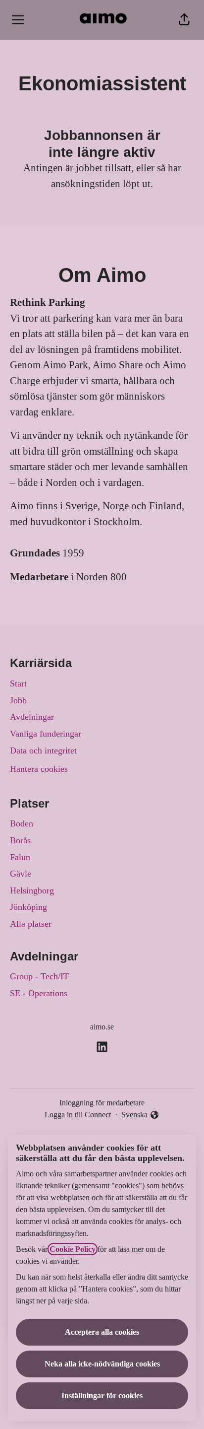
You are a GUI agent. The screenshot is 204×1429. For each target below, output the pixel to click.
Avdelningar (32, 717)
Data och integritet (43, 750)
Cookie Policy (73, 1249)
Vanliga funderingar (45, 734)
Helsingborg (32, 890)
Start (18, 683)
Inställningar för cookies (102, 1395)
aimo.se (102, 1026)
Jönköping (28, 907)
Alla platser (30, 924)
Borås (20, 840)
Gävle (20, 874)
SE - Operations (38, 993)
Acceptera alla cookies (102, 1332)
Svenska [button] (136, 1115)
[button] (184, 20)
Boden (21, 823)
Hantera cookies (39, 769)
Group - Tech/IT (39, 976)
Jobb (18, 700)
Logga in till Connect (78, 1114)
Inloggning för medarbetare (102, 1102)
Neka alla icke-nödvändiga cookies (102, 1364)
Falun (20, 857)
